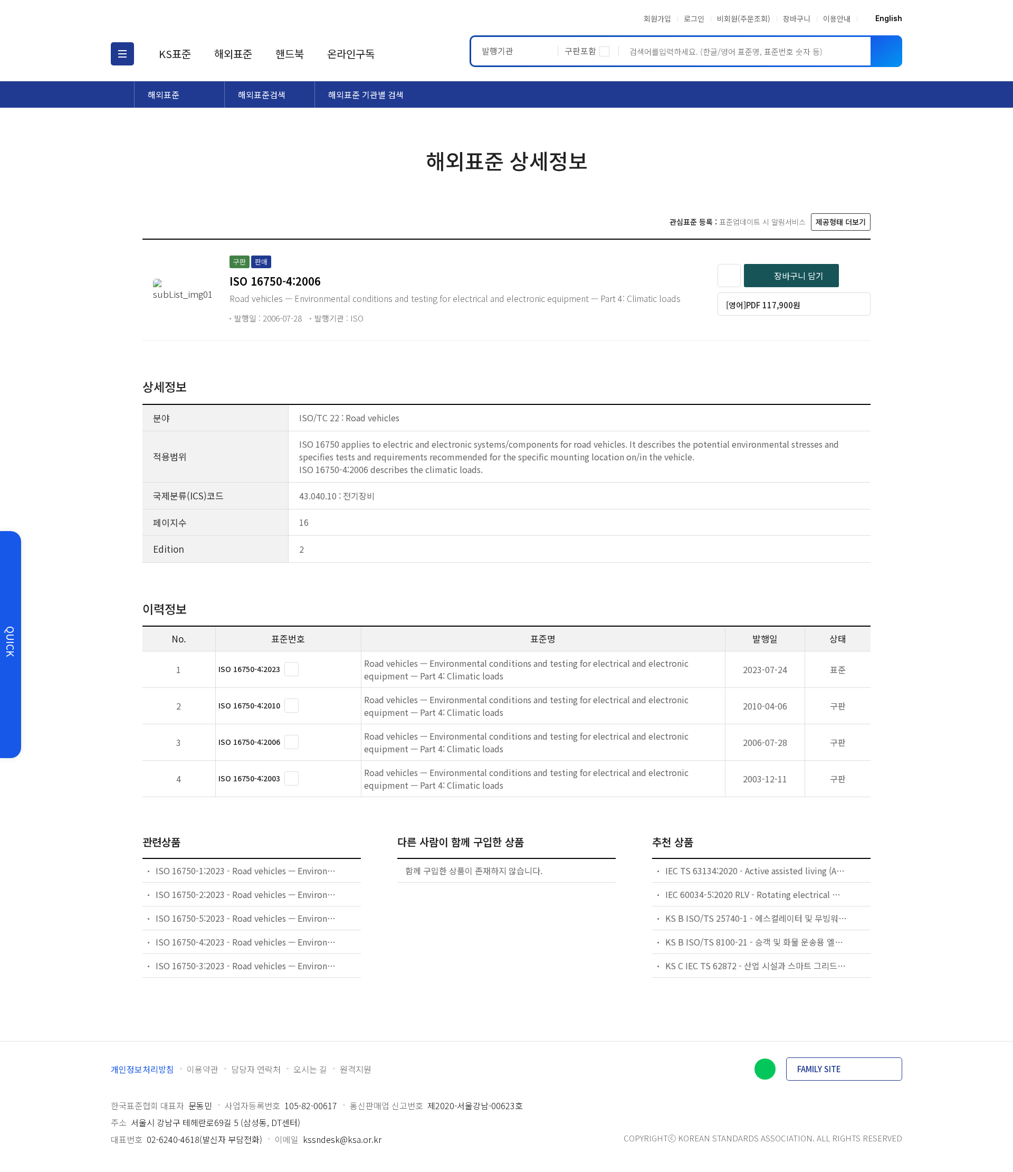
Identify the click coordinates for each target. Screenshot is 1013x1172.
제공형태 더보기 (841, 221)
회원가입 (657, 18)
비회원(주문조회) (743, 18)
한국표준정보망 (172, 18)
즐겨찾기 (729, 275)
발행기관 (497, 50)
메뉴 (122, 53)
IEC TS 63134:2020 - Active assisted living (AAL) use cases (756, 870)
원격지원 (355, 1069)
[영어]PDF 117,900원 (763, 304)
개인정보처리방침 (142, 1069)
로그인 (694, 18)
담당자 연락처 (256, 1069)
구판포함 (580, 50)
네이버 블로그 (765, 1069)
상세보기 (291, 669)
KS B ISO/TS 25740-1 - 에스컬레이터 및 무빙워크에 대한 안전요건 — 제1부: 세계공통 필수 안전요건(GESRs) (756, 918)
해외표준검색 (261, 94)
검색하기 (886, 51)
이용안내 (836, 18)
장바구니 (796, 18)
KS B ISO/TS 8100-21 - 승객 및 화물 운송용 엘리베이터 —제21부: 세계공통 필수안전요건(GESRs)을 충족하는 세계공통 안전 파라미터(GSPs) (756, 941)
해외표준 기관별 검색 (366, 94)
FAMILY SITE (819, 1068)
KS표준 (175, 53)
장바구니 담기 (799, 275)
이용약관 (202, 1069)
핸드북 (289, 53)
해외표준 (233, 53)
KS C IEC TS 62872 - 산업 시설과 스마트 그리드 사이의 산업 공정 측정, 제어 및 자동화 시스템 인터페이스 (756, 965)
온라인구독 (351, 53)
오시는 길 (310, 1069)
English (888, 18)
